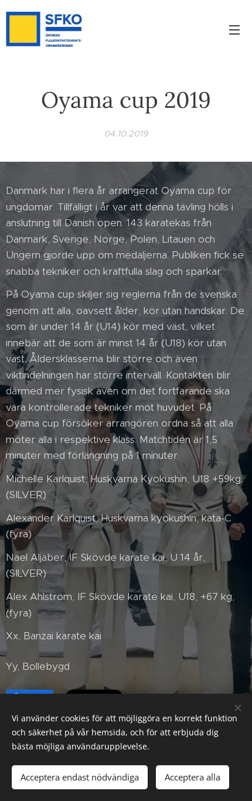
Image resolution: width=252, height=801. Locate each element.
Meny (234, 29)
